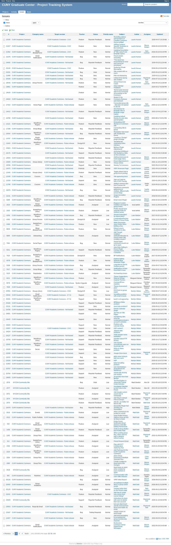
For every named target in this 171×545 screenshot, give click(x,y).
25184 (8, 303)
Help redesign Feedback (118, 87)
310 (8, 441)
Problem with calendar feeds (119, 325)
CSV (163, 539)
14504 (8, 158)
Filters (7, 20)
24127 (8, 335)
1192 (8, 435)
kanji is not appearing (121, 299)
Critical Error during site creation (120, 79)
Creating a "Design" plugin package (120, 138)
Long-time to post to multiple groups (120, 265)
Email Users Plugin (120, 200)
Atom (159, 539)
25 (49, 534)
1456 (8, 430)
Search (124, 4)
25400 (8, 484)
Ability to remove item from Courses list (121, 184)
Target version (60, 34)
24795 (8, 309)
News (29, 12)
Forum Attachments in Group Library (121, 162)
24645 (8, 319)
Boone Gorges (146, 46)
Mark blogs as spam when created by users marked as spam (120, 469)
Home (3, 1)
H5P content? (118, 328)
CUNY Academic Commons (21, 39)
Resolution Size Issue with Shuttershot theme (121, 133)
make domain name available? (120, 335)
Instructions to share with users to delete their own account (120, 500)
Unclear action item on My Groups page (120, 489)
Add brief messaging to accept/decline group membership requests (121, 518)
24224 (8, 331)
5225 (8, 273)
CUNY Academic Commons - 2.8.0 (59, 39)
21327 (8, 46)
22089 (8, 353)
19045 (8, 83)
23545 (8, 344)
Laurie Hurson (136, 39)
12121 (8, 124)
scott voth (147, 138)
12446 (8, 172)
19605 (8, 377)
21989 (8, 75)
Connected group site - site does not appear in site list (121, 105)
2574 (8, 399)
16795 (8, 118)
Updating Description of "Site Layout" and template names (121, 52)
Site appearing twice (121, 176)
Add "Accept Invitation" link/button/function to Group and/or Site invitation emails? (121, 235)
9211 (8, 250)
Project (21, 34)
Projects (8, 1)
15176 (8, 153)
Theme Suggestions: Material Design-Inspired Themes (121, 278)
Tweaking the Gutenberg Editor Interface (119, 143)
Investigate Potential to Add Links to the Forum (121, 388)
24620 (8, 325)
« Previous (7, 534)
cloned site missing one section (120, 373)
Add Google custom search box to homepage (120, 394)
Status (8, 22)
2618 (8, 470)
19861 (8, 87)
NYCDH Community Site (21, 382)
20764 (8, 373)
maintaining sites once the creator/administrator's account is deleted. (121, 319)
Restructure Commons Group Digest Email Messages (119, 525)
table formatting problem (119, 364)
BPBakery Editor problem (119, 303)
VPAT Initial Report (120, 480)
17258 (8, 129)
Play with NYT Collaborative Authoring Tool (119, 446)
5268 (8, 265)
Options (7, 26)
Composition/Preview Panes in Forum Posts (121, 219)
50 (51, 534)
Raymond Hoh (146, 79)
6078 (8, 260)
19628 (8, 92)
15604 (8, 526)
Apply (6, 30)
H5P (115, 360)
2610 (8, 205)
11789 (8, 184)
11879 (8, 190)
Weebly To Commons (121, 165)
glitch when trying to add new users (120, 357)
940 (8, 476)
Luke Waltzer (136, 215)
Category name (37, 34)
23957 (8, 328)
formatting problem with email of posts (120, 295)
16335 (8, 39)
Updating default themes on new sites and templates (121, 118)
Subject (122, 34)
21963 (8, 364)
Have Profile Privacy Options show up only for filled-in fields (121, 417)
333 (8, 424)
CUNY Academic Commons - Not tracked (59, 57)
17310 (8, 105)
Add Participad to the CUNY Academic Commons (121, 451)
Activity (14, 12)
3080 (8, 463)
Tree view (166, 16)
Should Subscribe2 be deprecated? (120, 215)
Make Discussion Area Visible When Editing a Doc (120, 224)
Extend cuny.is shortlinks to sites (119, 229)
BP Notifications (119, 256)
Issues (22, 12)
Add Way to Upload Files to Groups (120, 399)
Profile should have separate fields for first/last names (120, 210)
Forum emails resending (118, 57)
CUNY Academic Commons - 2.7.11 (59, 295)
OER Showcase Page (121, 168)
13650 (8, 162)
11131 (8, 196)
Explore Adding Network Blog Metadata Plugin (119, 260)
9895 (8, 236)
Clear (13, 30)
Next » (27, 534)
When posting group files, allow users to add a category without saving (121, 435)
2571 (8, 394)
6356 (8, 215)
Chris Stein (147, 457)
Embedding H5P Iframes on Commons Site (121, 124)
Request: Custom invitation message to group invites (121, 204)
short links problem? (121, 306)
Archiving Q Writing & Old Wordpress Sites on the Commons (121, 153)
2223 (8, 452)
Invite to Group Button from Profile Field (121, 429)
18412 (8, 111)
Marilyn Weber (136, 291)
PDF (167, 539)
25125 (8, 489)
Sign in (166, 1)
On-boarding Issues (120, 273)
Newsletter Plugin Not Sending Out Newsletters (121, 407)
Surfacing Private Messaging (119, 68)
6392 (8, 219)
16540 (8, 134)
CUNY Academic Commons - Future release (59, 105)
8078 (8, 283)
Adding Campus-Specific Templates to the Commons (121, 46)
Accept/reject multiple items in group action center (121, 484)
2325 (8, 210)
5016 (8, 412)
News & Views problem (119, 349)
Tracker (82, 34)
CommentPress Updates (119, 283)
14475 (8, 168)
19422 (8, 99)
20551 (8, 291)
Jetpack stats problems (118, 331)
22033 (8, 357)
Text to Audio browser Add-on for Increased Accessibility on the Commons (121, 92)
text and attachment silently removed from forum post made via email (121, 506)
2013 (8, 417)
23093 (8, 349)
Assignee (147, 34)
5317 (8, 269)
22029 (8, 360)
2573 (8, 403)
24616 (8, 295)
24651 (8, 313)
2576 (8, 382)
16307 (8, 518)
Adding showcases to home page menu (121, 158)
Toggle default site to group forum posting (121, 172)
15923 (8, 148)
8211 (8, 278)
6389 (8, 224)
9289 (8, 200)
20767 (8, 369)
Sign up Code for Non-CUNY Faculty (120, 180)
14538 (8, 165)
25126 (8, 480)
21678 (8, 57)
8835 (8, 229)
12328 (8, 180)
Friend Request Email (121, 441)
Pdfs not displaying (120, 75)
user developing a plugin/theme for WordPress (120, 368)
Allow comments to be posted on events (121, 412)
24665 (8, 62)
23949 (8, 500)
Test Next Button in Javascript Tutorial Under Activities (120, 382)
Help (13, 1)
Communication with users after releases (121, 475)
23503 (8, 507)
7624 (8, 256)
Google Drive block (120, 353)
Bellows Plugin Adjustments (119, 148)
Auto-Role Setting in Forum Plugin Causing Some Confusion (120, 249)
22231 (8, 72)
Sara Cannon (146, 52)
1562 (8, 446)
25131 (8, 306)
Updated (160, 34)
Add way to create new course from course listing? (120, 494)
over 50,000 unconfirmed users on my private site (121, 344)
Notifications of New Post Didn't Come (120, 269)
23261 (8, 299)
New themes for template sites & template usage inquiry (119, 111)
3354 (8, 457)
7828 (8, 287)
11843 (8, 143)
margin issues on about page (119, 512)
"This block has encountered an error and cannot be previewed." (121, 62)
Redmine (79, 543)
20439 (8, 79)
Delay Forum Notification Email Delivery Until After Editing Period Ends (120, 423)
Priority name (108, 34)
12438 (8, 176)
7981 (8, 243)
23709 (8, 339)
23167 (8, 512)
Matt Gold (146, 403)
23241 (8, 494)
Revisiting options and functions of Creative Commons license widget (120, 39)
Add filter (141, 22)
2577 (8, 388)
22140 (8, 68)
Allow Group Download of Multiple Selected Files (121, 457)
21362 (8, 52)
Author (136, 34)
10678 (8, 408)
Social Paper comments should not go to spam (121, 243)
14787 (8, 138)
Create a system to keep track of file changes (120, 463)
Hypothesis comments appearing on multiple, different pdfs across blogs (121, 190)
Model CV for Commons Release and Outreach (120, 99)
